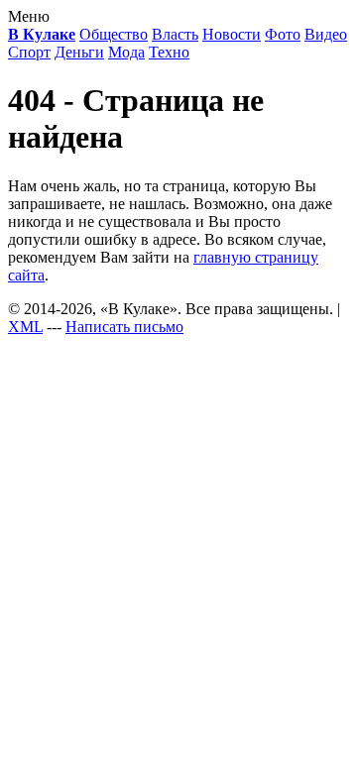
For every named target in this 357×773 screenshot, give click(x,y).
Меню (29, 16)
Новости (231, 34)
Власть (175, 34)
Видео (325, 34)
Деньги (79, 52)
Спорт (29, 52)
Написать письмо (124, 326)
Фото (282, 34)
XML (25, 326)
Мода (126, 52)
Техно (169, 52)
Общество (113, 34)
